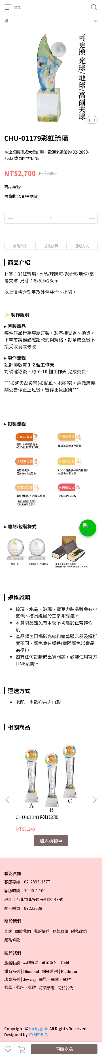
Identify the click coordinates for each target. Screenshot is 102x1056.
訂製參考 (47, 987)
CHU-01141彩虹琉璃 (37, 817)
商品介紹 (20, 245)
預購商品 (64, 1049)
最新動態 (12, 963)
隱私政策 (79, 931)
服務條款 (12, 940)
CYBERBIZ (38, 1034)
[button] (94, 799)
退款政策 (60, 931)
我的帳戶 (42, 931)
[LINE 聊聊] (87, 528)
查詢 (8, 931)
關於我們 (23, 931)
